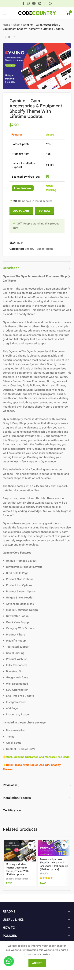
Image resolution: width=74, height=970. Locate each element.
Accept (37, 963)
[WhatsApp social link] (50, 3)
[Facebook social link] (23, 3)
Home (6, 24)
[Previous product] (5, 37)
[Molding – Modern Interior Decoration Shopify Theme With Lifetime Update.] (20, 850)
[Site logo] (37, 13)
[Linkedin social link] (45, 3)
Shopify (29, 248)
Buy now (44, 210)
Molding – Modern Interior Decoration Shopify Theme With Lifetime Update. (17, 869)
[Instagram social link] (28, 3)
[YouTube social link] (34, 3)
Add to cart (21, 210)
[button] (30, 845)
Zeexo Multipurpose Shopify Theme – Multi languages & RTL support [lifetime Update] (54, 864)
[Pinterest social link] (39, 3)
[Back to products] (9, 37)
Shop (16, 24)
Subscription (45, 248)
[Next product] (14, 37)
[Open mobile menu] (5, 13)
